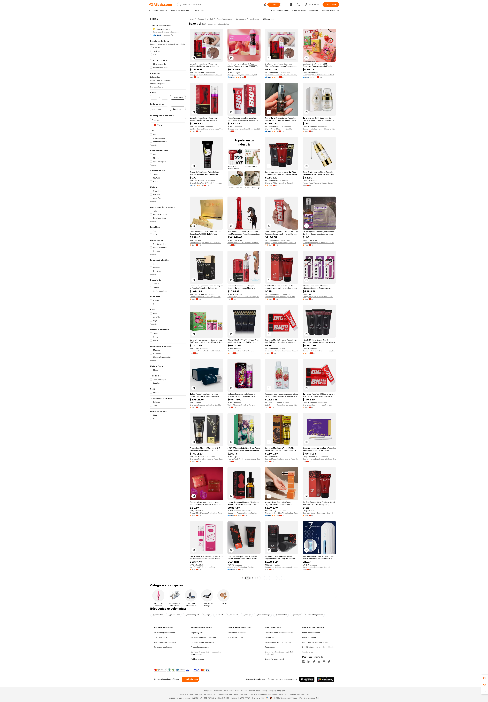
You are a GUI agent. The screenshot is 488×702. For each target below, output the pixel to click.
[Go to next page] (283, 578)
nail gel (220, 615)
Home (191, 19)
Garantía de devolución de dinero (204, 637)
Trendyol (271, 690)
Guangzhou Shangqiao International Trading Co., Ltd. (319, 243)
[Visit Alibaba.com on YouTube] (324, 661)
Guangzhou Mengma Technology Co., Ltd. (281, 351)
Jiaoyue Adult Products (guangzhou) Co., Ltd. (244, 459)
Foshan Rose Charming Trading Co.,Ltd (318, 183)
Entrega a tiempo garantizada (202, 642)
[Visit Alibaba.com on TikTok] (329, 661)
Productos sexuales (224, 19)
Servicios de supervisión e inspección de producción (206, 653)
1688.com (218, 690)
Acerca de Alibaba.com (163, 627)
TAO (263, 690)
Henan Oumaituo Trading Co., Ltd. (240, 351)
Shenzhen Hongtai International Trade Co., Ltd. (206, 243)
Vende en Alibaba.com (311, 633)
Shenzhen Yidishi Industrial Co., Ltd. (279, 183)
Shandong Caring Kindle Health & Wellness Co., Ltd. (206, 351)
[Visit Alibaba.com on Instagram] (319, 661)
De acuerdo (178, 97)
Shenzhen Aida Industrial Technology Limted (319, 351)
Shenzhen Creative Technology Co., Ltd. (205, 405)
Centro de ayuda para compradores (279, 633)
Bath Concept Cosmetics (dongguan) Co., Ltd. (281, 405)
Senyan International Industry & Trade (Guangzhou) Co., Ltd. (319, 459)
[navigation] (168, 298)
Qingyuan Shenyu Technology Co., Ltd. (318, 513)
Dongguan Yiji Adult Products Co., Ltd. (318, 297)
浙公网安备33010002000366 (285, 698)
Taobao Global (254, 690)
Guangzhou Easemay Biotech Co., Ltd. (242, 513)
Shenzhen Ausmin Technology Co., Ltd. (205, 297)
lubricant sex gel (264, 615)
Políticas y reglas (197, 659)
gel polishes (158, 615)
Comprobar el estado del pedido (314, 642)
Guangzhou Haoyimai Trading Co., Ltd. (242, 75)
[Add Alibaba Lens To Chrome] (190, 679)
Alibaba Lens (166, 679)
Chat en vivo (270, 637)
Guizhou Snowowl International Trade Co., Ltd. (206, 129)
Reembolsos (270, 647)
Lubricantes (254, 19)
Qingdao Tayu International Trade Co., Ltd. (243, 129)
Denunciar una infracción (275, 659)
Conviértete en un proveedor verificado (317, 647)
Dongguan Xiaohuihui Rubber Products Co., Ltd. (244, 243)
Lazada (244, 690)
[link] (484, 678)
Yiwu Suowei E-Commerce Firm (202, 567)
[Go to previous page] (242, 578)
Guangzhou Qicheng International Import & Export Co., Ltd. (281, 567)
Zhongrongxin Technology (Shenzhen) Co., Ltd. (319, 129)
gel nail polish (175, 615)
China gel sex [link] (268, 19)
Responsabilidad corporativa (165, 642)
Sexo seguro (241, 19)
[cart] (299, 5)
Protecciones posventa (200, 647)
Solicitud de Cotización (237, 637)
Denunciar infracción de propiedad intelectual (279, 653)
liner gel (248, 615)
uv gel (208, 615)
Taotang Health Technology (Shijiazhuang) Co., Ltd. (281, 243)
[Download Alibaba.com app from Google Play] (325, 679)
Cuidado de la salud (205, 19)
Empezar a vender (309, 637)
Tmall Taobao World (231, 690)
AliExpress (208, 690)
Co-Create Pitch (160, 637)
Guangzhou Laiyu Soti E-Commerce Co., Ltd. (281, 75)
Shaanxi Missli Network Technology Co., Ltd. (206, 513)
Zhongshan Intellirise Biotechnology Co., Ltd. (281, 513)
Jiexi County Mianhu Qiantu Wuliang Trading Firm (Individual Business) (244, 297)
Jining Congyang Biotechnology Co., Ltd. (206, 75)
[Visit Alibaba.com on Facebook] (303, 661)
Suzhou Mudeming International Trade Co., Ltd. (281, 459)
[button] (264, 4)
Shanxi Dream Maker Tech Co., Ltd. (278, 129)
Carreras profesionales (163, 647)
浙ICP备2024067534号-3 (309, 698)
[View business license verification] (267, 698)
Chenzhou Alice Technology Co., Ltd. (317, 405)
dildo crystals (282, 615)
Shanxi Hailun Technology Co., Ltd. (240, 567)
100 (278, 578)
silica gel (297, 615)
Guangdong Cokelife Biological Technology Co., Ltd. (319, 75)
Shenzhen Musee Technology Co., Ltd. (280, 297)
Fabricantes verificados (237, 633)
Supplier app (259, 679)
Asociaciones (307, 652)
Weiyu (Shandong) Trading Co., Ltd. (241, 405)
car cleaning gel (193, 615)
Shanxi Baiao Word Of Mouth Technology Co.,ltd (206, 183)
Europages (281, 690)
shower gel (234, 615)
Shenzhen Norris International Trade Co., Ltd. (206, 459)
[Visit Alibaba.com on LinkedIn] (308, 661)
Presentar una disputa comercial (278, 642)
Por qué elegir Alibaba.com (164, 633)
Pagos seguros (197, 633)
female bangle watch (315, 615)
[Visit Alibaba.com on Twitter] (313, 661)
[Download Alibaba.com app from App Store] (307, 679)
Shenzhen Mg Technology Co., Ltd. (316, 567)
